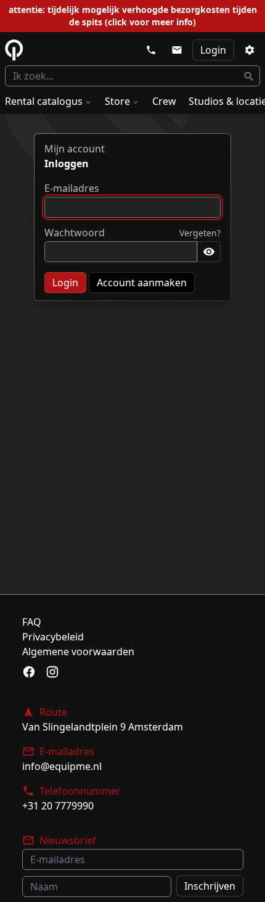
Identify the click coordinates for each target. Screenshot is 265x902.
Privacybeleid (53, 636)
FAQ (31, 622)
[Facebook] (29, 671)
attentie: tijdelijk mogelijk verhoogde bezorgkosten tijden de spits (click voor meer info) (133, 16)
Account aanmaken (142, 282)
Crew (164, 101)
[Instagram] (52, 671)
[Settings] (249, 50)
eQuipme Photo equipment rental (14, 49)
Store (117, 101)
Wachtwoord (74, 232)
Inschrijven (209, 886)
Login (213, 50)
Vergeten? (200, 233)
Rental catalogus (44, 101)
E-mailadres (71, 188)
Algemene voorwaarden (78, 651)
